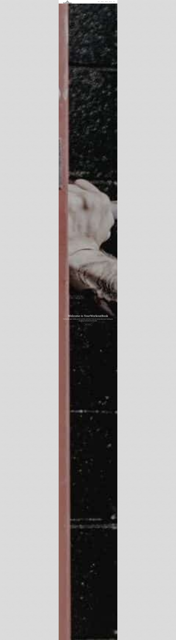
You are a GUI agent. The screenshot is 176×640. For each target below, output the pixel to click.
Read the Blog (88, 324)
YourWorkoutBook (67, 1)
